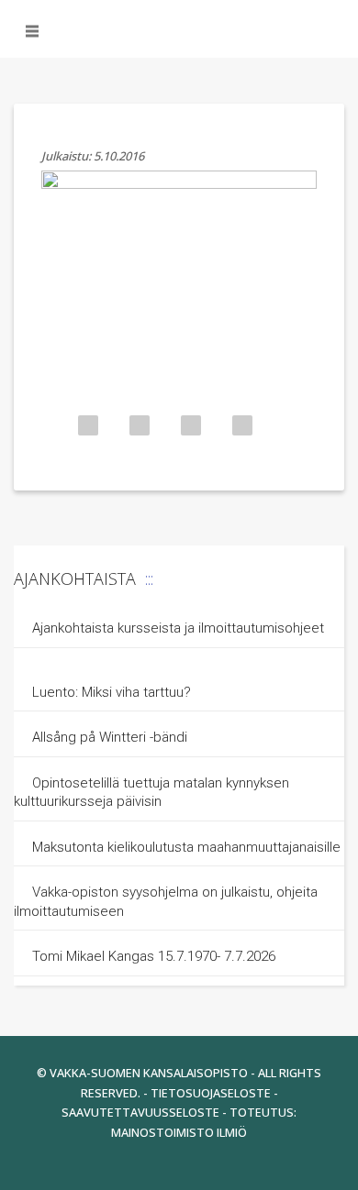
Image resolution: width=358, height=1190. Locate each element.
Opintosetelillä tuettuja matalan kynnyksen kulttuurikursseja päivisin (151, 792)
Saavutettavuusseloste (140, 1112)
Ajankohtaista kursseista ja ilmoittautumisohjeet (178, 628)
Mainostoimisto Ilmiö (179, 1132)
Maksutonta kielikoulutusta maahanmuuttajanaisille (186, 847)
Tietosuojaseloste (211, 1093)
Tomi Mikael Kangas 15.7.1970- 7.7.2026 (153, 956)
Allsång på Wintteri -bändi (109, 737)
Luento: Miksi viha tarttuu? (111, 692)
